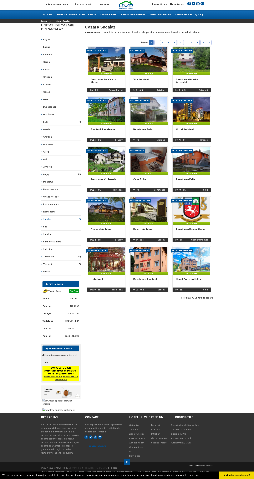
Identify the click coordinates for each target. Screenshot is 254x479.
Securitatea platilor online (185, 425)
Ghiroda (47, 137)
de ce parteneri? (160, 438)
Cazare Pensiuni (98, 51)
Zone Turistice (136, 434)
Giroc (46, 152)
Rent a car (134, 456)
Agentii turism (136, 442)
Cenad (46, 69)
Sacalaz (62, 219)
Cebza (46, 62)
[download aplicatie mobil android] (61, 402)
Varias (46, 271)
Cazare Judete (108, 14)
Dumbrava (48, 114)
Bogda (46, 39)
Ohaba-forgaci (51, 196)
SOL (105, 468)
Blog (200, 14)
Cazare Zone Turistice (133, 14)
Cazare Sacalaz (63, 21)
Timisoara (62, 256)
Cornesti (47, 84)
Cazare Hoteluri (183, 101)
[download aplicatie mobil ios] (61, 409)
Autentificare (160, 4)
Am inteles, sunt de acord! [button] (236, 475)
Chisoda (47, 77)
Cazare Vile (138, 51)
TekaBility (88, 468)
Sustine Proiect (159, 442)
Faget (62, 122)
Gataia (46, 129)
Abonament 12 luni (181, 438)
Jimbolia (47, 166)
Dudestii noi (49, 107)
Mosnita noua (50, 189)
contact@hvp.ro (97, 446)
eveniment (105, 4)
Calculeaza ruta (183, 14)
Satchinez (48, 249)
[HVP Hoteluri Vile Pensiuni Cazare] (126, 4)
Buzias (46, 47)
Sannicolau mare (52, 241)
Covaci (46, 92)
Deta (45, 99)
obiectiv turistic (84, 4)
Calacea (47, 54)
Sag (45, 226)
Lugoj (62, 174)
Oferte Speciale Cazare (72, 14)
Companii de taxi (136, 449)
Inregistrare (178, 4)
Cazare (92, 14)
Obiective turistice (160, 14)
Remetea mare (51, 204)
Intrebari (155, 434)
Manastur (48, 181)
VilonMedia (75, 468)
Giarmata (48, 144)
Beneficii (155, 425)
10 (203, 42)
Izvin (45, 159)
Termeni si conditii (181, 429)
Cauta (48, 14)
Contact (155, 429)
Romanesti (49, 211)
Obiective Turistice (134, 427)
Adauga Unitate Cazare (57, 4)
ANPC (99, 468)
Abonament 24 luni (181, 442)
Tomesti (62, 264)
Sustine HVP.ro (178, 434)
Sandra (47, 234)
